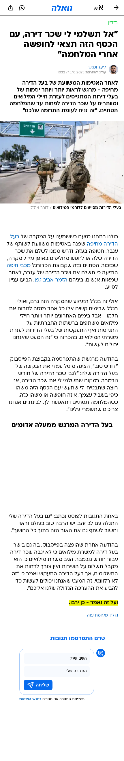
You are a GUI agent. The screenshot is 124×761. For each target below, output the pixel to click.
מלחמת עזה (97, 615)
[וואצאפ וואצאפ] (22, 8)
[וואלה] (62, 8)
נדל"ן (114, 615)
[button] (98, 7)
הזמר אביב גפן (51, 280)
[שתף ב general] (10, 8)
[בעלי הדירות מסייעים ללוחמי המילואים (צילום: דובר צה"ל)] (62, 167)
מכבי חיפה (19, 266)
